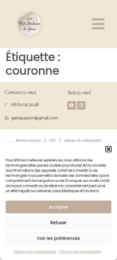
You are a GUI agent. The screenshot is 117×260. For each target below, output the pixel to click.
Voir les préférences (58, 238)
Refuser (58, 223)
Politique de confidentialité (34, 251)
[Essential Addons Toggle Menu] (98, 24)
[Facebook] (71, 105)
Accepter (58, 207)
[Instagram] (81, 105)
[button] (108, 149)
